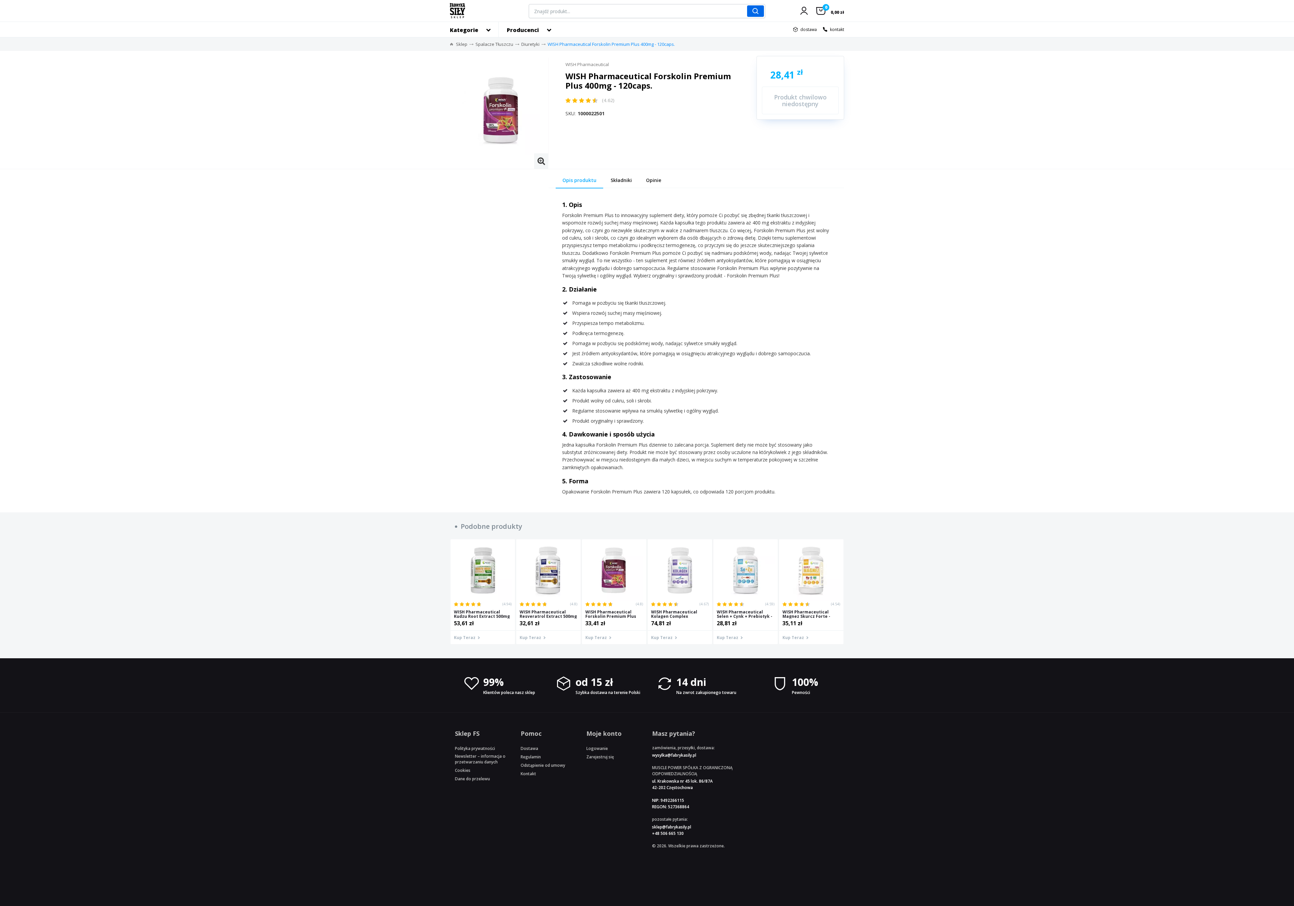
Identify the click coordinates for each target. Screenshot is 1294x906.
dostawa (808, 29)
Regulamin (531, 757)
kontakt (837, 29)
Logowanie (597, 748)
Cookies (462, 770)
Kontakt (528, 774)
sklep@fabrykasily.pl (671, 827)
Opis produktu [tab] (579, 180)
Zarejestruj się (600, 757)
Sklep (461, 44)
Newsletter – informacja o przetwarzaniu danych (480, 759)
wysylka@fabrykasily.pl (674, 755)
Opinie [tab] (653, 180)
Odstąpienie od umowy (543, 765)
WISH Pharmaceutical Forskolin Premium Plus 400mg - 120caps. (611, 44)
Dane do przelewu (472, 779)
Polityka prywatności (475, 748)
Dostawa (529, 748)
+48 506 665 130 (668, 833)
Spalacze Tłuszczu (494, 44)
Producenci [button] (523, 30)
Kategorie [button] (464, 30)
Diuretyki (530, 44)
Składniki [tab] (621, 180)
